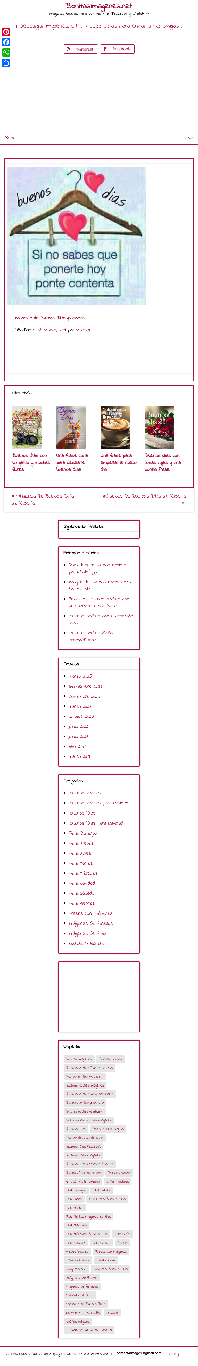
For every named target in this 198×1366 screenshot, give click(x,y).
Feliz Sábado (81, 893)
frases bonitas (77, 1251)
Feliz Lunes (80, 853)
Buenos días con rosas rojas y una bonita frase (163, 462)
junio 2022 (79, 726)
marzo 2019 (79, 756)
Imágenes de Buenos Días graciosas (43, 500)
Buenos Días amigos (108, 1129)
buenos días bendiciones (84, 1138)
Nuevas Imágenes (86, 943)
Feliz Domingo (83, 833)
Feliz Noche (123, 1234)
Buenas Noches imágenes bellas (89, 1094)
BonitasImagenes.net (99, 6)
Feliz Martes (81, 863)
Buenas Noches (85, 793)
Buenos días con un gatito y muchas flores (31, 462)
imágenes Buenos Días (110, 1269)
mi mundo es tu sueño (83, 1313)
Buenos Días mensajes (83, 1173)
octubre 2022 (81, 716)
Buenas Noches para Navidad (99, 803)
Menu (10, 138)
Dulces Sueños (119, 1173)
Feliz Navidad (82, 883)
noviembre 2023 (84, 696)
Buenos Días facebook (83, 1147)
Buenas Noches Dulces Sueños (89, 1068)
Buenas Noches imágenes (85, 1085)
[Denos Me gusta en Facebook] (117, 52)
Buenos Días (82, 813)
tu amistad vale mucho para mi (89, 1330)
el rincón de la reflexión (83, 1181)
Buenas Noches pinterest (85, 1103)
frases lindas (106, 1260)
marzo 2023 (80, 706)
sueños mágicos (78, 1321)
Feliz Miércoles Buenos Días (87, 1234)
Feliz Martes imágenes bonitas (88, 1216)
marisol (83, 330)
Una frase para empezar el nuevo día (119, 462)
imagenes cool (76, 1269)
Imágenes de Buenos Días (85, 1304)
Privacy (173, 1354)
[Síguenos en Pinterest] (82, 52)
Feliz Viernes (82, 903)
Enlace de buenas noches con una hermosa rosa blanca (99, 603)
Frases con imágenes (91, 913)
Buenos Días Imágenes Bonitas (89, 1164)
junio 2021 (78, 736)
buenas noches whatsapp (84, 1112)
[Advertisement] (99, 94)
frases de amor (78, 1260)
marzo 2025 (80, 676)
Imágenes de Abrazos (91, 923)
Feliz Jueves (81, 843)
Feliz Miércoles (83, 873)
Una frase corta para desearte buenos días (72, 462)
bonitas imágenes (79, 1059)
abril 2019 (77, 746)
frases (122, 1243)
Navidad (112, 1313)
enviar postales (118, 1181)
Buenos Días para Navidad (96, 823)
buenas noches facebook (84, 1077)
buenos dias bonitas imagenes (89, 1120)
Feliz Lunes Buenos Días (107, 1199)
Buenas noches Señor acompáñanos (91, 637)
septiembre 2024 (85, 686)
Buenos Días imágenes (83, 1155)
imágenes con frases (81, 1278)
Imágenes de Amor (88, 933)
